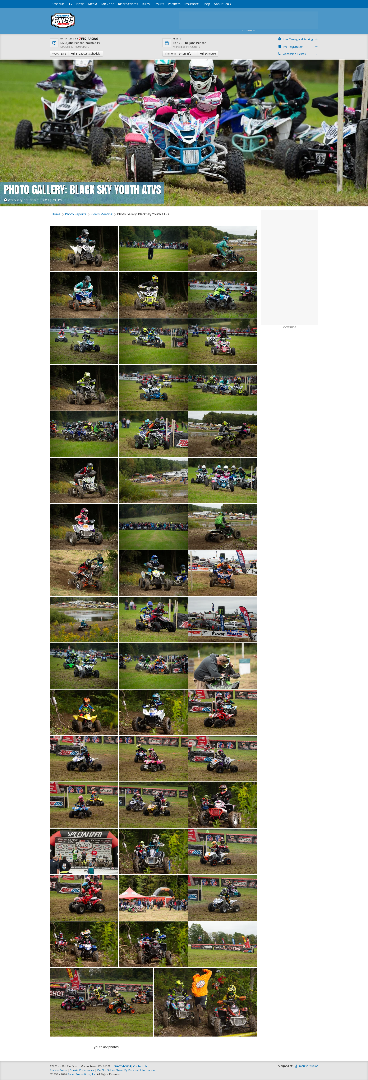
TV (70, 4)
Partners (174, 4)
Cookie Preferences (82, 1070)
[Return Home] (63, 27)
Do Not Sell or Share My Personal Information (126, 1070)
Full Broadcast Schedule (85, 53)
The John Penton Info (178, 53)
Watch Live (59, 53)
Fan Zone (107, 4)
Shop (206, 4)
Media (92, 4)
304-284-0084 (122, 1066)
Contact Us (140, 1066)
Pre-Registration (293, 46)
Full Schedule (208, 53)
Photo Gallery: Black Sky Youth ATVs (143, 214)
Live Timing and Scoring (298, 39)
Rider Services (128, 4)
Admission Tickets (294, 54)
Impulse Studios (308, 1066)
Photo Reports (75, 214)
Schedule (58, 4)
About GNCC (223, 4)
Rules (146, 4)
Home (56, 214)
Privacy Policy (58, 1070)
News (80, 4)
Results (159, 4)
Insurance (191, 4)
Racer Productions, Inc (82, 1074)
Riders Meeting (102, 214)
